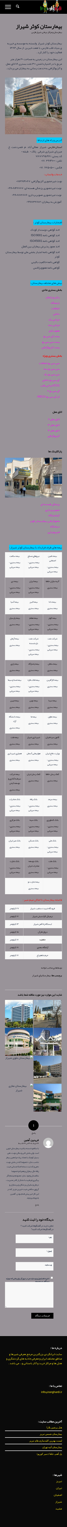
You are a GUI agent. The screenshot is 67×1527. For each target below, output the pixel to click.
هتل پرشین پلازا (54, 1427)
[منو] (9, 7)
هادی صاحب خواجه (49, 968)
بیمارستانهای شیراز (41, 975)
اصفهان (58, 1495)
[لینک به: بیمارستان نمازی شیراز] (19, 1098)
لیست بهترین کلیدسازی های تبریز (45, 1440)
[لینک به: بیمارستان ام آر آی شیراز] (19, 1014)
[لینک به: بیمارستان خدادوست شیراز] (19, 1042)
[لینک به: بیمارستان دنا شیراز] (48, 1042)
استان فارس (55, 147)
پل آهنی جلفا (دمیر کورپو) (49, 1453)
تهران (59, 1488)
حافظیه (43, 939)
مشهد (58, 1508)
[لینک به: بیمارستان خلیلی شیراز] (48, 1014)
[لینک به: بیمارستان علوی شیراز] (19, 1070)
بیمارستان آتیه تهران (52, 1447)
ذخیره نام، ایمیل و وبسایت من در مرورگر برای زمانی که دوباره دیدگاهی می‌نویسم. (27, 1280)
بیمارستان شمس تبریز (51, 1434)
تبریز (59, 1481)
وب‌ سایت (48, 1264)
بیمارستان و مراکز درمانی (52, 32)
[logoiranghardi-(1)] (39, 7)
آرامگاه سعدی (42, 947)
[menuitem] (17, 7)
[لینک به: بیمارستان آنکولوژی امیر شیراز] (48, 1070)
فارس (33, 32)
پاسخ (37, 1205)
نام (50, 1237)
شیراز (39, 32)
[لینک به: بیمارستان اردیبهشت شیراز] (48, 1098)
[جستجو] (17, 7)
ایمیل (49, 1251)
